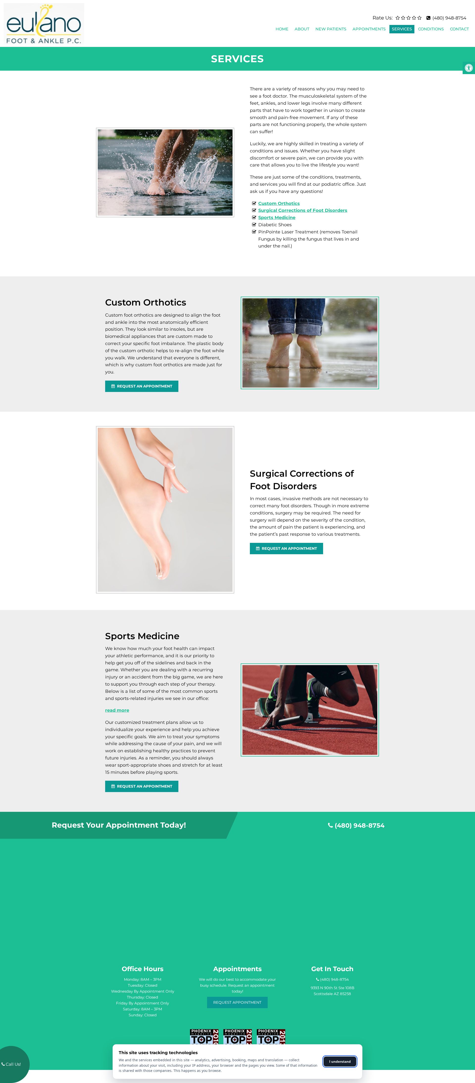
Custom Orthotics (279, 203)
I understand (340, 1061)
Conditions (431, 29)
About (302, 29)
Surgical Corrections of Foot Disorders (302, 210)
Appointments (369, 29)
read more (117, 710)
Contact (459, 29)
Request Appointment (237, 1002)
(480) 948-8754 (449, 18)
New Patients (330, 29)
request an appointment (144, 386)
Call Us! (13, 1064)
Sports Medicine (276, 217)
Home (282, 29)
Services (402, 29)
